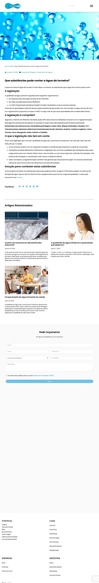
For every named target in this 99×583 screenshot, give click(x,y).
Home (7, 66)
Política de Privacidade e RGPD (43, 376)
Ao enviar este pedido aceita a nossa (30, 376)
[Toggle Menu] (91, 5)
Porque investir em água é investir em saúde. (25, 297)
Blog (11, 66)
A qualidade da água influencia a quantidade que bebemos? (72, 244)
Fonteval (19, 177)
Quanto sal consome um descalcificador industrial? (23, 244)
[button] (19, 186)
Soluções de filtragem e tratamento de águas (36, 72)
